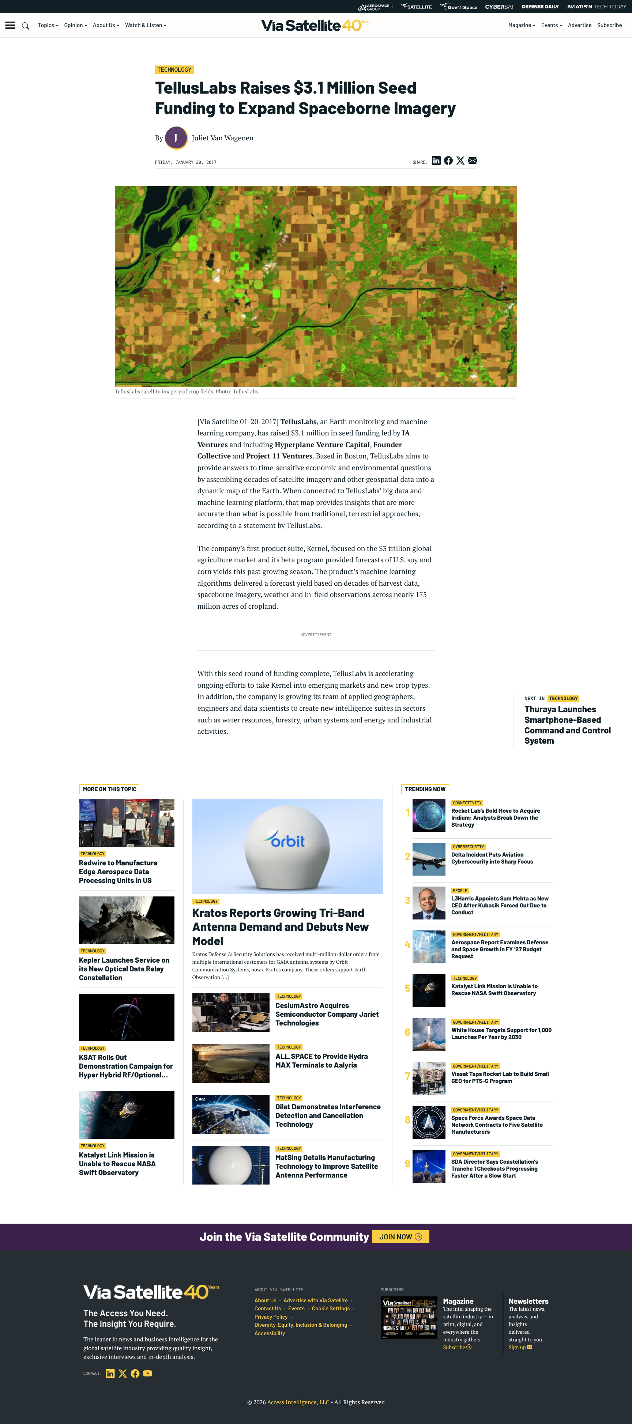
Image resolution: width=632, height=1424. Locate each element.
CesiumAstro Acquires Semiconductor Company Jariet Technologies (327, 1014)
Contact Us (268, 1308)
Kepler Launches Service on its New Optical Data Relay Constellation (124, 968)
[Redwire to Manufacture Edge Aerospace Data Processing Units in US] (126, 822)
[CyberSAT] (499, 7)
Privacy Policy (271, 1317)
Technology (174, 69)
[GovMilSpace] (458, 7)
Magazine (519, 25)
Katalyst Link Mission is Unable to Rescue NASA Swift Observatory (117, 1163)
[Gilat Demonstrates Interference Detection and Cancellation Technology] (231, 1113)
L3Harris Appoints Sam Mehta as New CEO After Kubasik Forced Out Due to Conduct (500, 905)
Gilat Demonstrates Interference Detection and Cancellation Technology (328, 1115)
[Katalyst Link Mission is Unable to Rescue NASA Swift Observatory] (126, 1114)
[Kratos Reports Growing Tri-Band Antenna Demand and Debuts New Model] (287, 846)
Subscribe (609, 25)
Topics (46, 25)
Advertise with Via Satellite (315, 1300)
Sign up (518, 1347)
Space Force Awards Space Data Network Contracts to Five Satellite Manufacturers (497, 1124)
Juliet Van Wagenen (223, 138)
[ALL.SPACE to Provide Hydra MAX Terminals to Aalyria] (231, 1063)
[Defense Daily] (540, 6)
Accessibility (270, 1333)
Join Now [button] (397, 1236)
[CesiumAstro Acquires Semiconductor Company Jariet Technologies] (231, 1012)
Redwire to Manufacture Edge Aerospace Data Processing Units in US (118, 871)
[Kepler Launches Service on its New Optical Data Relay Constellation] (126, 919)
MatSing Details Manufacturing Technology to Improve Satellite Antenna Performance (326, 1166)
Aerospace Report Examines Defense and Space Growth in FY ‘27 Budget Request (499, 949)
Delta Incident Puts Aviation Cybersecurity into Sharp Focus (492, 858)
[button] (10, 25)
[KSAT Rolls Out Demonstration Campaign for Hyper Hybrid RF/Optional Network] (126, 1017)
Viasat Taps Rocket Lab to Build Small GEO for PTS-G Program (500, 1077)
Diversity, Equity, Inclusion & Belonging (301, 1325)
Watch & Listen (143, 25)
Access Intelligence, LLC (298, 1402)
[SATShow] (416, 6)
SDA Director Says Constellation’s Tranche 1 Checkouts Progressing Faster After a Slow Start (494, 1168)
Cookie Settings (331, 1308)
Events (549, 25)
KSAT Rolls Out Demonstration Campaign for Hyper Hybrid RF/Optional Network (126, 1066)
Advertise (580, 25)
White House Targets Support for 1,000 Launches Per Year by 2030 (501, 1033)
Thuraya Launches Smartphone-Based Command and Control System (567, 724)
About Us (104, 25)
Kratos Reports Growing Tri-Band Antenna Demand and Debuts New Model (280, 927)
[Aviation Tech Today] (597, 6)
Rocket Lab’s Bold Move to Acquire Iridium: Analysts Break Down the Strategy (495, 817)
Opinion (73, 25)
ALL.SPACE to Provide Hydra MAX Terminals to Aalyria (321, 1060)
